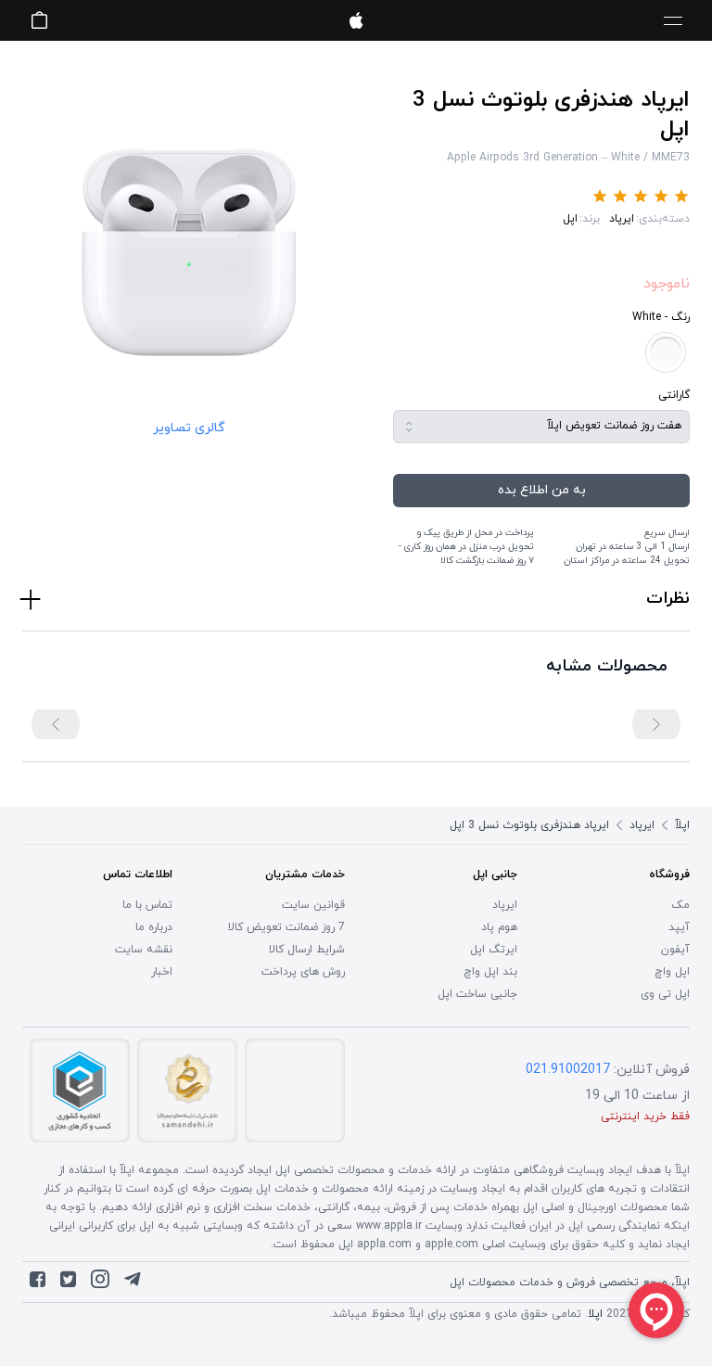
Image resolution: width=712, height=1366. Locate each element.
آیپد (679, 927)
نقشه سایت (143, 949)
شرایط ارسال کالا (307, 949)
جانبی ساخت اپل (477, 994)
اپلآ (356, 20)
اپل (570, 218)
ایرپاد (621, 218)
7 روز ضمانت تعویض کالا (286, 927)
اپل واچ (672, 971)
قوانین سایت (313, 905)
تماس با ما (147, 905)
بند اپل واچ (490, 971)
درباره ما (153, 927)
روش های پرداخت (303, 971)
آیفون (675, 949)
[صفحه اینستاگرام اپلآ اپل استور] (100, 1283)
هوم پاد (499, 927)
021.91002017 (568, 1070)
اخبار (161, 971)
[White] (665, 352)
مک (680, 905)
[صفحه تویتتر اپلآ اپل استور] (68, 1283)
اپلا (595, 1314)
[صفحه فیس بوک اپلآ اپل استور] (37, 1283)
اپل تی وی (665, 994)
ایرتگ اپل (493, 949)
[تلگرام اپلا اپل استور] (132, 1283)
